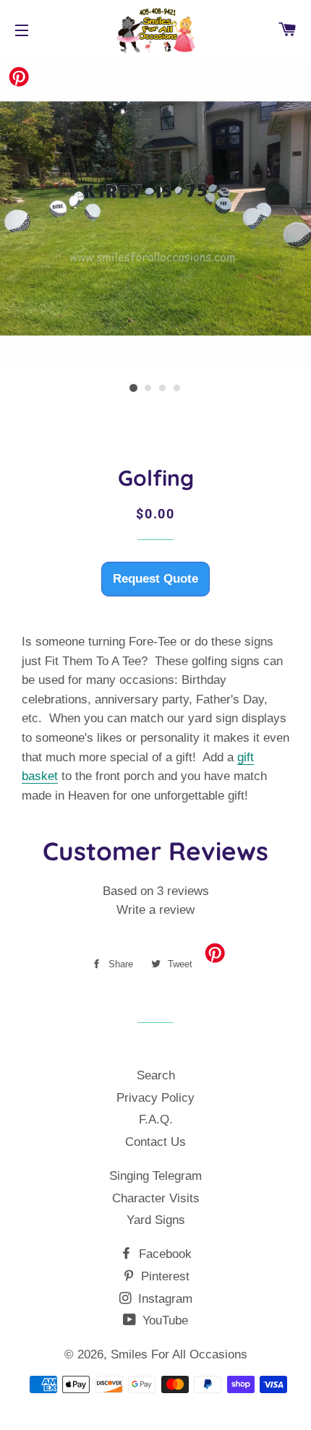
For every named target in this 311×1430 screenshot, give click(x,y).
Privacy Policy (155, 1098)
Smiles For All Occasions (179, 1354)
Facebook (163, 1254)
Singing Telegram (155, 1176)
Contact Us (155, 1142)
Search (156, 1075)
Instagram (163, 1299)
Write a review (155, 910)
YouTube (163, 1320)
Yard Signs (156, 1220)
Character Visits (156, 1198)
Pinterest (163, 1276)
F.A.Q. (156, 1119)
